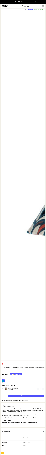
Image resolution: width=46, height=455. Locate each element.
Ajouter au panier (26, 396)
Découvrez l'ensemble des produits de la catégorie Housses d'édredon (20, 422)
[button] (22, 6)
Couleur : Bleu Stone (6, 377)
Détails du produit (6, 431)
